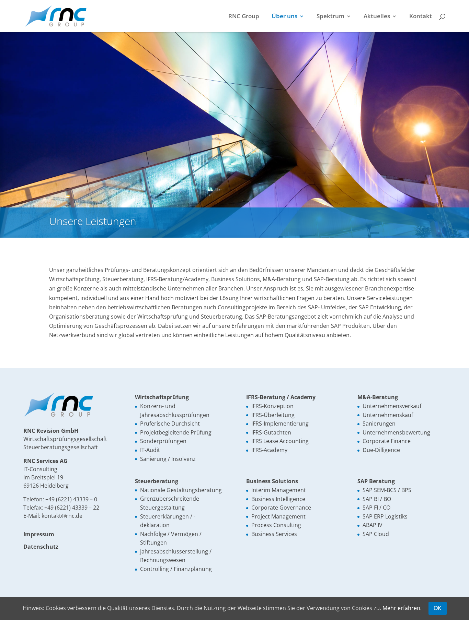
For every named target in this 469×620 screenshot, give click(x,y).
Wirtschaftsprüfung (162, 397)
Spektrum (330, 17)
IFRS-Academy (269, 450)
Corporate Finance (387, 441)
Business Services (274, 534)
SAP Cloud (376, 534)
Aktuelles (377, 17)
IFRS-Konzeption (272, 406)
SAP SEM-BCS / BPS (387, 490)
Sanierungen (379, 423)
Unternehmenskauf (388, 415)
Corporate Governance (281, 507)
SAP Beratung (376, 481)
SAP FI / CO (376, 507)
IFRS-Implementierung (280, 423)
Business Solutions (272, 481)
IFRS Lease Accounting (280, 441)
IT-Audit (150, 450)
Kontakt (420, 17)
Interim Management (278, 490)
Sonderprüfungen (163, 441)
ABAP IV (372, 525)
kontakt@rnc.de (62, 516)
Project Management (278, 516)
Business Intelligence (278, 499)
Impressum (38, 534)
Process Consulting (276, 525)
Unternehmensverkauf (392, 406)
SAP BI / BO (377, 499)
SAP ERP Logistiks (385, 516)
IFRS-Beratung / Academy (281, 397)
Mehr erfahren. (402, 608)
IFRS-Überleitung (273, 415)
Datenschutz (40, 546)
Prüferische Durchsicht (170, 423)
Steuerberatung (156, 481)
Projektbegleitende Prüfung (175, 432)
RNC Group (243, 17)
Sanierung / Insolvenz (168, 459)
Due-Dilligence (381, 450)
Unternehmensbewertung (396, 432)
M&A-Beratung (377, 397)
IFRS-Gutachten (271, 432)
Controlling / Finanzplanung (176, 569)
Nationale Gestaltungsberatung (181, 490)
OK (438, 608)
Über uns (284, 17)
